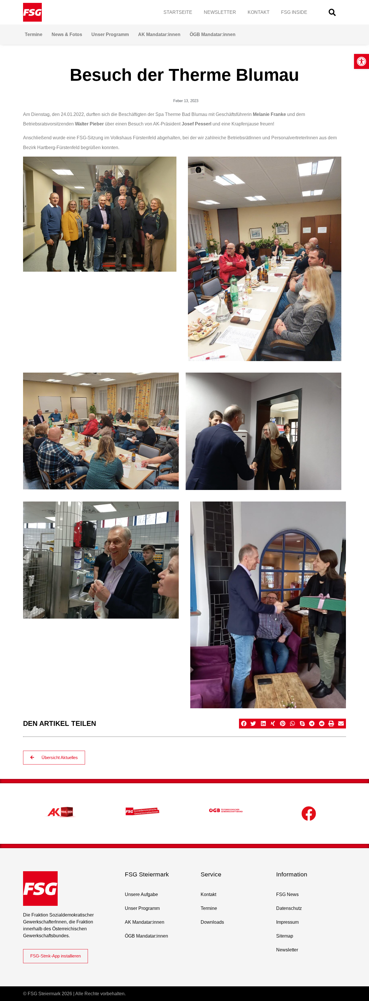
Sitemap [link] (284, 936)
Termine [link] (33, 34)
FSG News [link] (287, 894)
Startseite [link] (177, 12)
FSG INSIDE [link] (294, 12)
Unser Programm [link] (110, 34)
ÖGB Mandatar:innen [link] (213, 34)
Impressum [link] (287, 922)
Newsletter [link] (220, 12)
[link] (361, 61)
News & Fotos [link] (67, 34)
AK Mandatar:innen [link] (159, 34)
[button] (332, 12)
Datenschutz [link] (289, 908)
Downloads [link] (212, 922)
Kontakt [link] (259, 12)
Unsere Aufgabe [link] (141, 894)
